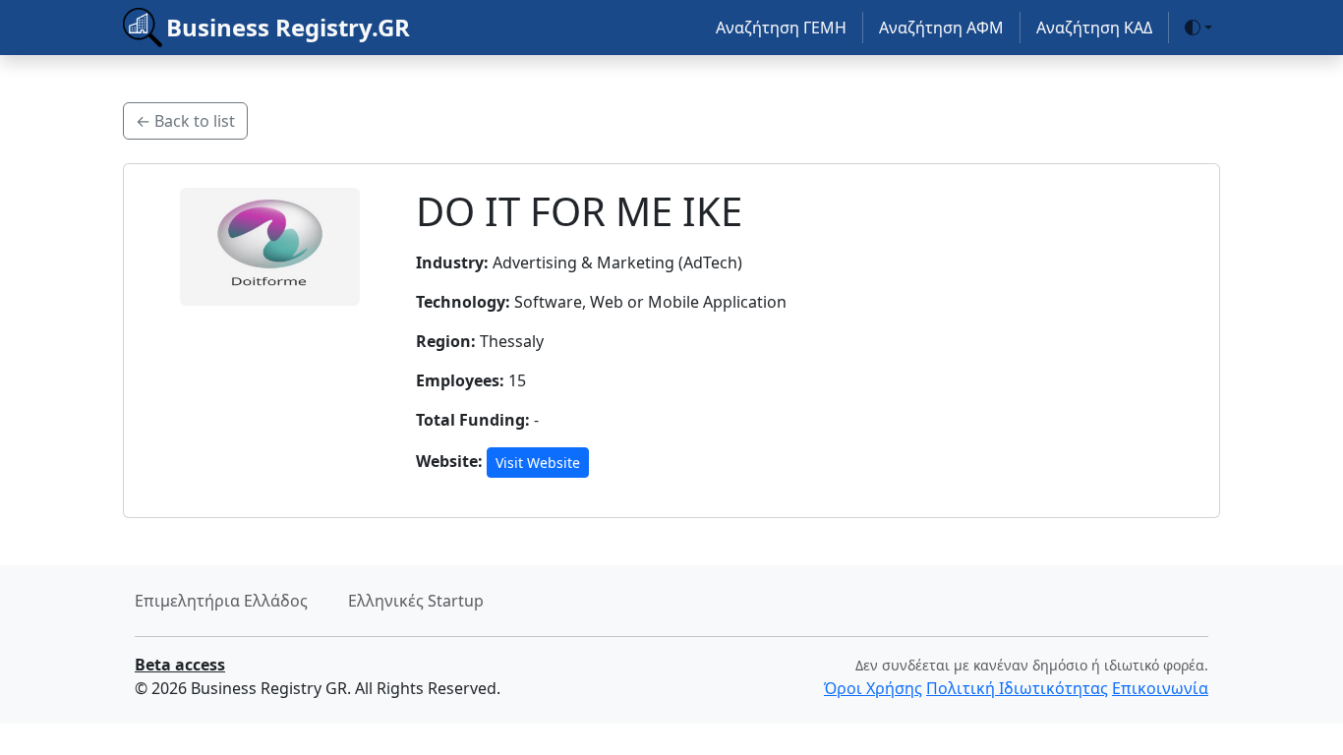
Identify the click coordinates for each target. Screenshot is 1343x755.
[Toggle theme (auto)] (1198, 27)
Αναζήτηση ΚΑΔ (1094, 27)
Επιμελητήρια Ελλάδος (221, 600)
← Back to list (185, 121)
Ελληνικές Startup (416, 600)
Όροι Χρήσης (873, 688)
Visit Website (538, 462)
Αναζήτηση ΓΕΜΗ (781, 27)
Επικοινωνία (1160, 688)
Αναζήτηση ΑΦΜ (941, 27)
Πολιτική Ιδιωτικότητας (1017, 688)
